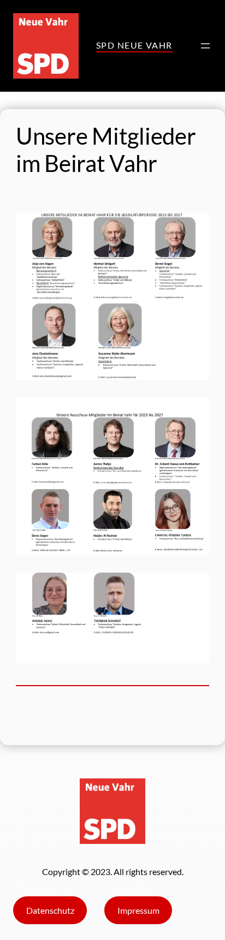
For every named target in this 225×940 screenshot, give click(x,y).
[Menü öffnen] (205, 45)
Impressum (138, 910)
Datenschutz (50, 910)
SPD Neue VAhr (134, 45)
